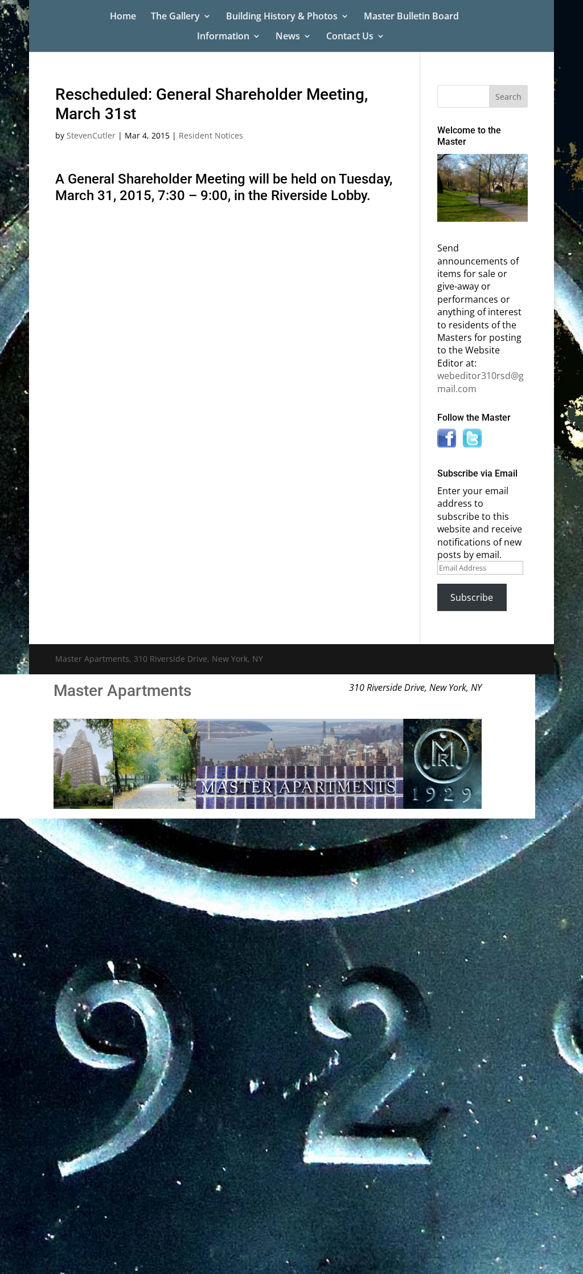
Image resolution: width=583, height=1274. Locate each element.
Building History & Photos (282, 17)
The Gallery (175, 17)
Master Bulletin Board (411, 17)
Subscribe (471, 597)
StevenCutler (91, 135)
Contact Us (349, 37)
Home (123, 17)
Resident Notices (211, 135)
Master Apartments (122, 690)
